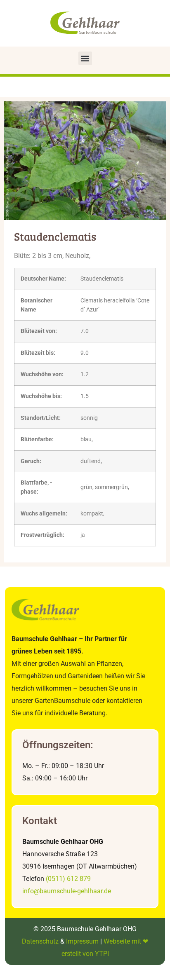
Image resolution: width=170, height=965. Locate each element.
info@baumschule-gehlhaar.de (66, 891)
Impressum (82, 941)
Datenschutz (40, 941)
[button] (85, 58)
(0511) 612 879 (68, 879)
